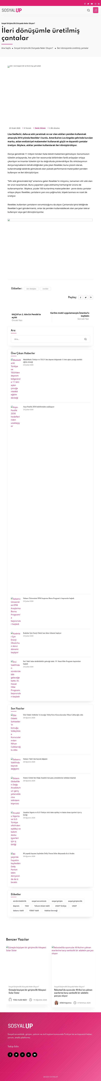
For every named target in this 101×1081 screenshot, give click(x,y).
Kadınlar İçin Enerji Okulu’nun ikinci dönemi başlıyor (42, 633)
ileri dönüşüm (31, 289)
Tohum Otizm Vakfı (42, 906)
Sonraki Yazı (69, 316)
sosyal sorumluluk (39, 901)
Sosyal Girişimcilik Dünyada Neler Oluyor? (18, 23)
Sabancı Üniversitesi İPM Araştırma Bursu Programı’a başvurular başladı (48, 598)
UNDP (74, 906)
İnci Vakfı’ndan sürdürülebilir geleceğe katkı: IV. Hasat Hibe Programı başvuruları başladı (52, 662)
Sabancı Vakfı (18, 911)
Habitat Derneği (51, 911)
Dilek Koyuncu (65, 1003)
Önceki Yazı (26, 317)
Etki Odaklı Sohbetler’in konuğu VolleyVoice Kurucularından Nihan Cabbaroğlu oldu (53, 715)
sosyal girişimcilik (75, 901)
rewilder (45, 289)
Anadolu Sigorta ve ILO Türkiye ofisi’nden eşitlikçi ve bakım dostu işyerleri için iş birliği (52, 814)
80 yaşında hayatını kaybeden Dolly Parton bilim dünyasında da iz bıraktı (48, 853)
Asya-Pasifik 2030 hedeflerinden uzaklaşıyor (38, 407)
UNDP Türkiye (60, 906)
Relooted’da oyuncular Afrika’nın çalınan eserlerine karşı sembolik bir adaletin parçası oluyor (73, 993)
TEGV (27, 906)
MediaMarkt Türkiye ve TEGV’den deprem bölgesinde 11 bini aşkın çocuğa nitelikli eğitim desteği (52, 361)
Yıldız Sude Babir (20, 1000)
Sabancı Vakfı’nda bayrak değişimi (35, 759)
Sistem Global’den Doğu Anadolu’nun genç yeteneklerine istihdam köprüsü (49, 778)
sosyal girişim (57, 901)
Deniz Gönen (40, 128)
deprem (16, 906)
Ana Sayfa (6, 48)
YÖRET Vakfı (34, 911)
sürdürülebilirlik (19, 901)
